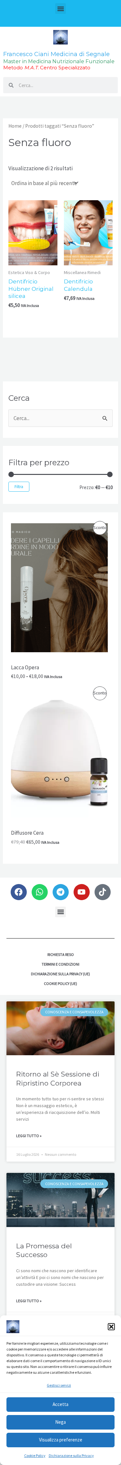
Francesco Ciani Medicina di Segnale (56, 54)
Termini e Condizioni (60, 964)
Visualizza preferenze (60, 1440)
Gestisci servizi (59, 1385)
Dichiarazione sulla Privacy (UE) (60, 973)
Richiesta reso (60, 954)
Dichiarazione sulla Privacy (71, 1455)
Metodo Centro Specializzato (46, 67)
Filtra (19, 486)
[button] (111, 1326)
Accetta (60, 1404)
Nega (60, 1422)
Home (15, 126)
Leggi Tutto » (29, 1135)
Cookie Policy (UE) (60, 983)
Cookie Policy (34, 1455)
